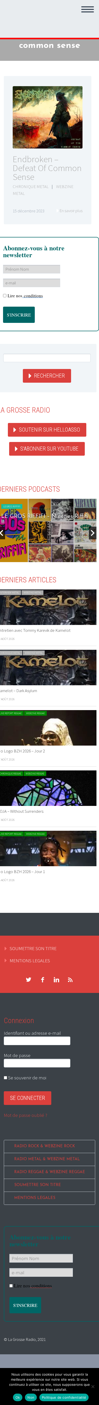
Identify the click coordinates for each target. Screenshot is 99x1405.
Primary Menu (87, 9)
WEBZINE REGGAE (35, 713)
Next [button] (92, 533)
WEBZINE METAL (32, 592)
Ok (17, 1397)
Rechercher (49, 376)
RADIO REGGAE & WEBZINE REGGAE (49, 1172)
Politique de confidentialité (64, 1397)
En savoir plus (70, 210)
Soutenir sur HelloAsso (49, 430)
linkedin (56, 979)
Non (30, 1397)
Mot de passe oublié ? (25, 1115)
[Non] (92, 1386)
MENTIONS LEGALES (30, 960)
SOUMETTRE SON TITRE (33, 948)
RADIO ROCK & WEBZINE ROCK (44, 1146)
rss (70, 979)
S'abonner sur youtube (49, 449)
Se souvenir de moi (26, 1078)
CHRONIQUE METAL (30, 186)
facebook (42, 979)
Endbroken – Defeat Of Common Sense (47, 168)
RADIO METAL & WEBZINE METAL (47, 1159)
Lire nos (25, 296)
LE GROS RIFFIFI (11, 506)
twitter (28, 979)
